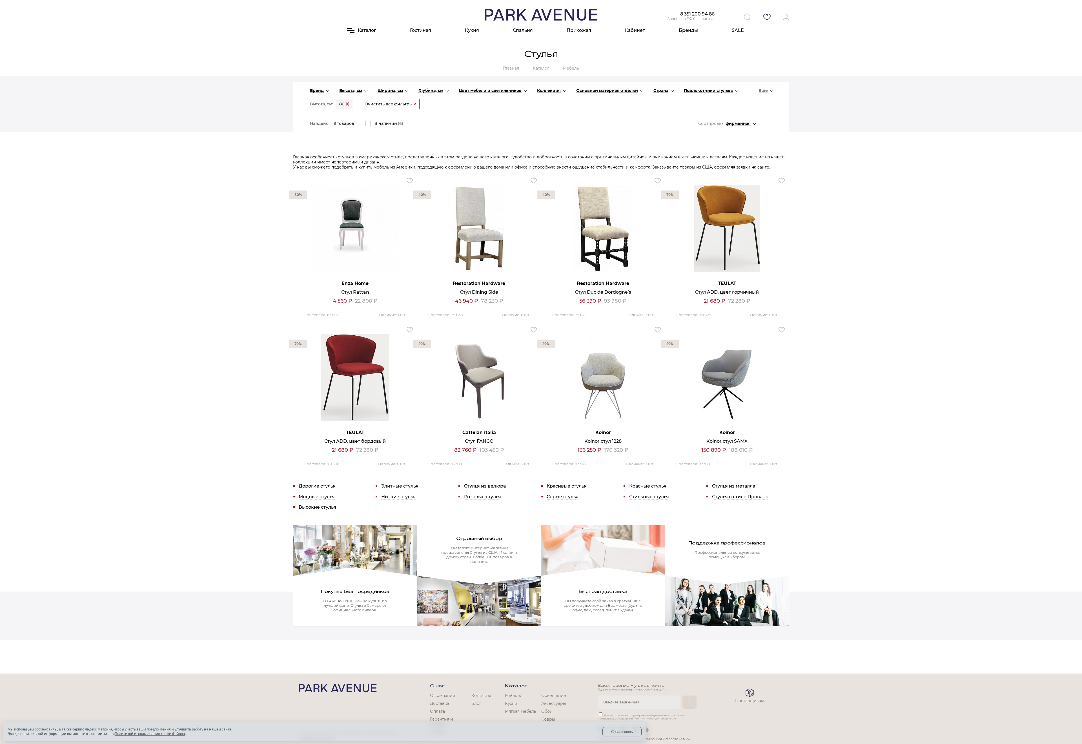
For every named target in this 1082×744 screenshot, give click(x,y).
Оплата (437, 711)
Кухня (472, 30)
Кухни (511, 703)
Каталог (516, 686)
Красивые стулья (567, 486)
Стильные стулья (649, 496)
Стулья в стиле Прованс (740, 496)
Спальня (523, 30)
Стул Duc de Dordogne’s (603, 292)
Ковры (548, 719)
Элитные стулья (399, 486)
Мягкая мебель (520, 711)
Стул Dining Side (479, 292)
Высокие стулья (317, 507)
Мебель (513, 695)
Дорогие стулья (317, 486)
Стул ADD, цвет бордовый (355, 441)
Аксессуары (553, 703)
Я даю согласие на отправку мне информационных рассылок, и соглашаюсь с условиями (641, 717)
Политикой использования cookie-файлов (150, 733)
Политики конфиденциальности (654, 718)
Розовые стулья (482, 496)
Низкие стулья (398, 496)
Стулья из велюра (485, 486)
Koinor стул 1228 (603, 441)
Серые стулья (562, 496)
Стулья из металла (733, 486)
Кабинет (635, 30)
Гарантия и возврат (441, 722)
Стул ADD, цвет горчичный (727, 292)
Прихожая (579, 30)
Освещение (553, 695)
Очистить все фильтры (389, 104)
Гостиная (420, 30)
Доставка (439, 703)
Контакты (481, 695)
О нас (437, 686)
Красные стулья (647, 486)
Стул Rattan (355, 292)
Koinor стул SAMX (727, 441)
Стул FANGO (479, 441)
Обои (547, 711)
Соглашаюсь (622, 732)
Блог (476, 703)
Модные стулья (317, 496)
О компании (442, 695)
